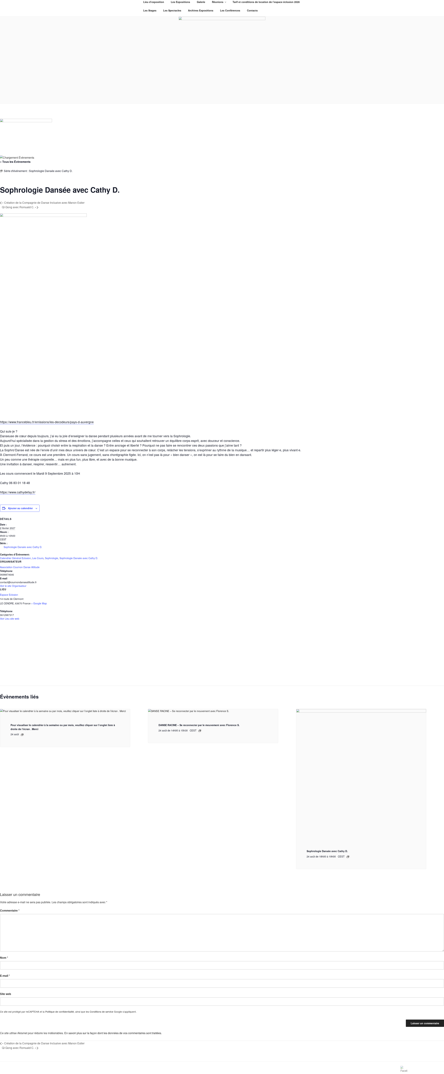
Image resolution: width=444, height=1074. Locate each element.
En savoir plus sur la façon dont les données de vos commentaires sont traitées (112, 1033)
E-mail (5, 976)
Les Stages (149, 10)
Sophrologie (51, 558)
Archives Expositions (200, 10)
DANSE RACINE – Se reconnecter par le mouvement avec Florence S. (199, 725)
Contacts (252, 10)
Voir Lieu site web (9, 618)
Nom (4, 958)
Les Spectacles (172, 10)
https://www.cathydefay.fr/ (17, 492)
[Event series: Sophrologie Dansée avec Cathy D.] (348, 857)
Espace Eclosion (9, 594)
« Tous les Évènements (15, 162)
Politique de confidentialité (59, 1011)
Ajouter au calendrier (20, 508)
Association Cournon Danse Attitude (20, 567)
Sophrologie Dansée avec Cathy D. (23, 547)
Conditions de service (101, 1011)
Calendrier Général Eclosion (15, 558)
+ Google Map (39, 603)
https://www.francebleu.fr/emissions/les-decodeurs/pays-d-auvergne (47, 422)
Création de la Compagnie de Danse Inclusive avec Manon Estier (43, 203)
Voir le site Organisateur (13, 586)
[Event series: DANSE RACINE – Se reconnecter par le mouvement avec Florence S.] (200, 731)
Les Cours (38, 558)
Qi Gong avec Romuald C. (19, 207)
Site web (5, 994)
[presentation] (63, 711)
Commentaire (9, 910)
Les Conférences (230, 10)
